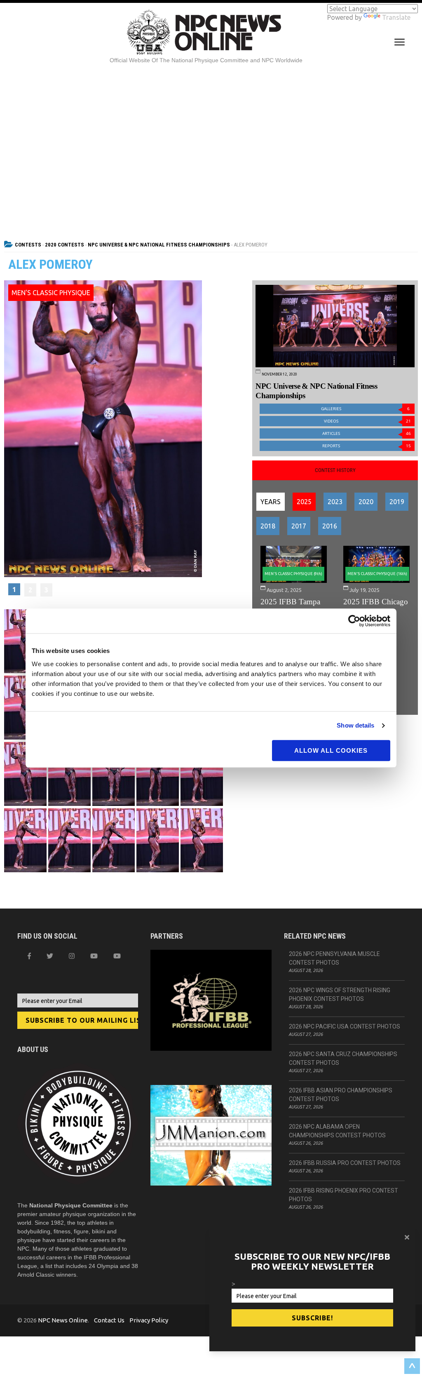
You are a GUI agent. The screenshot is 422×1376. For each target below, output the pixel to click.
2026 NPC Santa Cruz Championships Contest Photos (343, 1058)
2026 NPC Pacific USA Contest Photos (344, 1026)
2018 (267, 526)
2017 (298, 526)
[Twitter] (50, 955)
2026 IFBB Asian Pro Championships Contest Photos (340, 1094)
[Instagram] (72, 955)
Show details (355, 725)
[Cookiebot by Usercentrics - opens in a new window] (354, 621)
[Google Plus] (94, 955)
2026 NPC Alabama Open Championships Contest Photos (337, 1131)
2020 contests (64, 245)
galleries (365, 408)
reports (366, 445)
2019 (396, 501)
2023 (335, 501)
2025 (304, 501)
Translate (396, 17)
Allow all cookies (331, 750)
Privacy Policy (148, 1320)
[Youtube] (117, 955)
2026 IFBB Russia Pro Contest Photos (345, 1163)
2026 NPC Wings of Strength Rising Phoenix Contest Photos (339, 994)
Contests (28, 245)
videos (367, 421)
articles (366, 433)
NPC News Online (63, 1320)
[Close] (407, 1237)
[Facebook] (29, 955)
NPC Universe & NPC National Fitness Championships (159, 245)
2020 (366, 501)
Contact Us (109, 1320)
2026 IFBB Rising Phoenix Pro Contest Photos (343, 1194)
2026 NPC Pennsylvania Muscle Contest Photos (334, 958)
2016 (329, 526)
